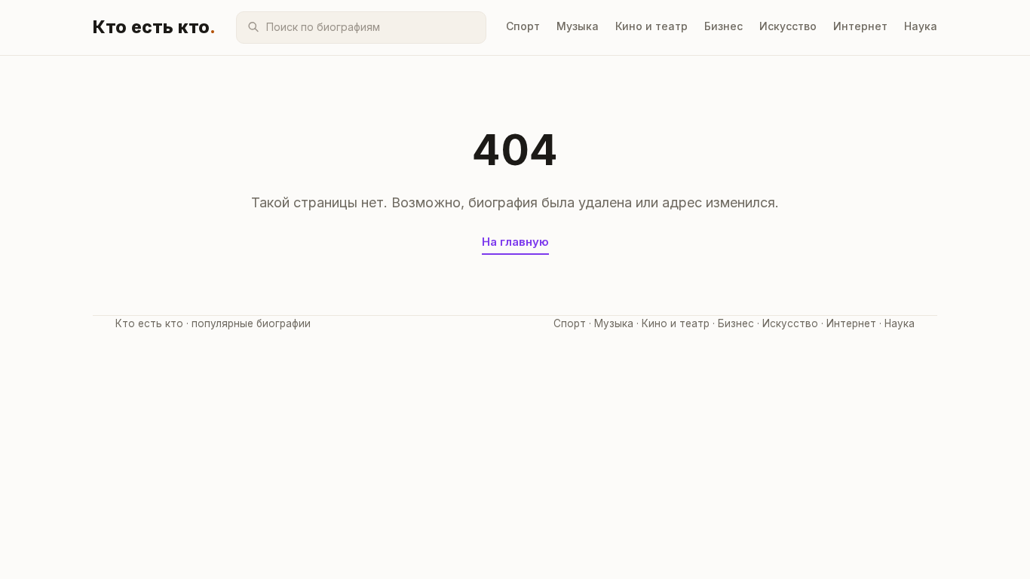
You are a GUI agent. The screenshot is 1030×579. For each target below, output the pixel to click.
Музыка (577, 26)
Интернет (860, 26)
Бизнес (723, 26)
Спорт (523, 26)
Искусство (788, 26)
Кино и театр (651, 26)
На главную (515, 241)
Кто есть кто (154, 27)
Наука (920, 26)
